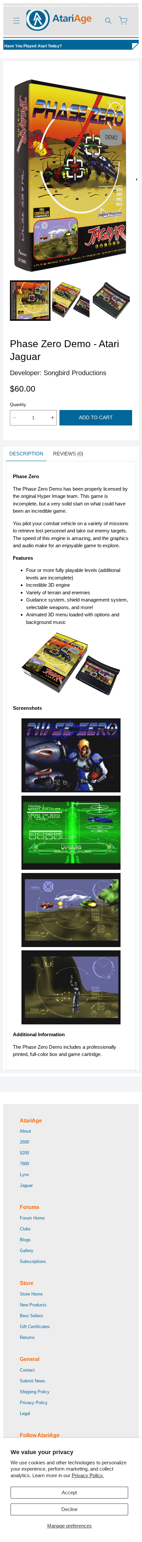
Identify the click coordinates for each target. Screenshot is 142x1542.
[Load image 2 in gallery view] (70, 300)
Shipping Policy (35, 1391)
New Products (33, 1304)
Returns (27, 1337)
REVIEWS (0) (68, 453)
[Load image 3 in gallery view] (111, 300)
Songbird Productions (75, 372)
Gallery (26, 1250)
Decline (69, 1509)
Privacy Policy (34, 1402)
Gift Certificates (35, 1326)
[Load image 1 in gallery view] (30, 300)
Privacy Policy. (88, 1475)
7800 (24, 1163)
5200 (24, 1152)
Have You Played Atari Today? (33, 46)
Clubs (25, 1228)
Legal (25, 1413)
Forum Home (32, 1218)
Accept (69, 1492)
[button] (16, 20)
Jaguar (26, 1185)
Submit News (32, 1380)
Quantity (18, 404)
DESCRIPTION (26, 453)
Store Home (31, 1294)
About (25, 1131)
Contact (27, 1370)
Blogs (25, 1239)
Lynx (24, 1174)
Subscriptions (33, 1261)
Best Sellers (31, 1315)
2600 (24, 1142)
